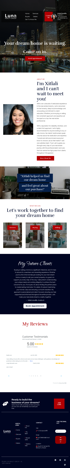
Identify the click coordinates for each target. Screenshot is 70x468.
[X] (65, 460)
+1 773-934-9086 (62, 16)
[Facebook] (55, 460)
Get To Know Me (30, 19)
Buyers (27, 16)
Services (35, 13)
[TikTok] (65, 464)
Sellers (35, 16)
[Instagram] (60, 460)
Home (27, 13)
